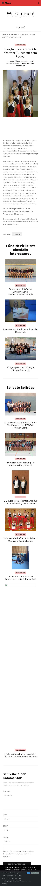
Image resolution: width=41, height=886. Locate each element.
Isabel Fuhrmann (16, 61)
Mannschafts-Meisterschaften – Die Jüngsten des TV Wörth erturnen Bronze (21, 425)
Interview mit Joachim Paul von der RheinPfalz (20, 330)
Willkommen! (20, 13)
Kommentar (7, 791)
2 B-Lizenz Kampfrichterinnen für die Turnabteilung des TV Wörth (20, 502)
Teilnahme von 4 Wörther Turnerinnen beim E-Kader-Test (20, 577)
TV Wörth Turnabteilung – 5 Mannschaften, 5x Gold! (20, 464)
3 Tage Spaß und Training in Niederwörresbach (21, 368)
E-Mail (5, 826)
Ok (28, 873)
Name (5, 815)
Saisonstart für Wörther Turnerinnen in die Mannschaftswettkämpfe (20, 292)
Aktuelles (20, 45)
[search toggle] (38, 3)
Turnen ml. (17, 234)
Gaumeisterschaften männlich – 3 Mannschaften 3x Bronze (20, 539)
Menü (8, 3)
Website (5, 837)
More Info (35, 873)
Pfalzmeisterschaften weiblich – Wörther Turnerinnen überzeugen (20, 755)
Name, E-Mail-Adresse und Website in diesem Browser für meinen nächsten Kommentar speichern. (18, 853)
